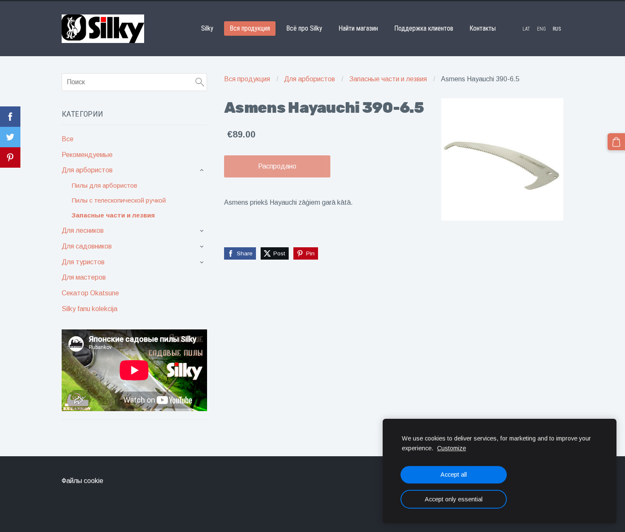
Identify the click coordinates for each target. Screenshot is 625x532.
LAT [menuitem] (526, 29)
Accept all (453, 474)
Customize (451, 448)
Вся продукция (247, 79)
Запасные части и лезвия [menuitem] (113, 215)
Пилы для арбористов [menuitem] (104, 185)
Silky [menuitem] (207, 28)
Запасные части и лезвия (388, 79)
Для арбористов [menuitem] (87, 170)
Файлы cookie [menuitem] (82, 480)
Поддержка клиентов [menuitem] (423, 28)
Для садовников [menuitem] (87, 246)
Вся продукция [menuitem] (250, 28)
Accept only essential (454, 499)
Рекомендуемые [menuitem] (87, 154)
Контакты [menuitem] (482, 28)
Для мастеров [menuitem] (84, 277)
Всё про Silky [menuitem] (304, 28)
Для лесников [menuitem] (83, 230)
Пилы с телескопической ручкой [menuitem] (118, 200)
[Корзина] (616, 142)
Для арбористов (309, 79)
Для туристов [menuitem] (83, 262)
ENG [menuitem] (541, 29)
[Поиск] (200, 82)
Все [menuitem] (68, 139)
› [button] (203, 170)
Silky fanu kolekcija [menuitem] (89, 308)
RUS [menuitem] (557, 29)
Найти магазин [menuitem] (358, 28)
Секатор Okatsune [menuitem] (90, 293)
